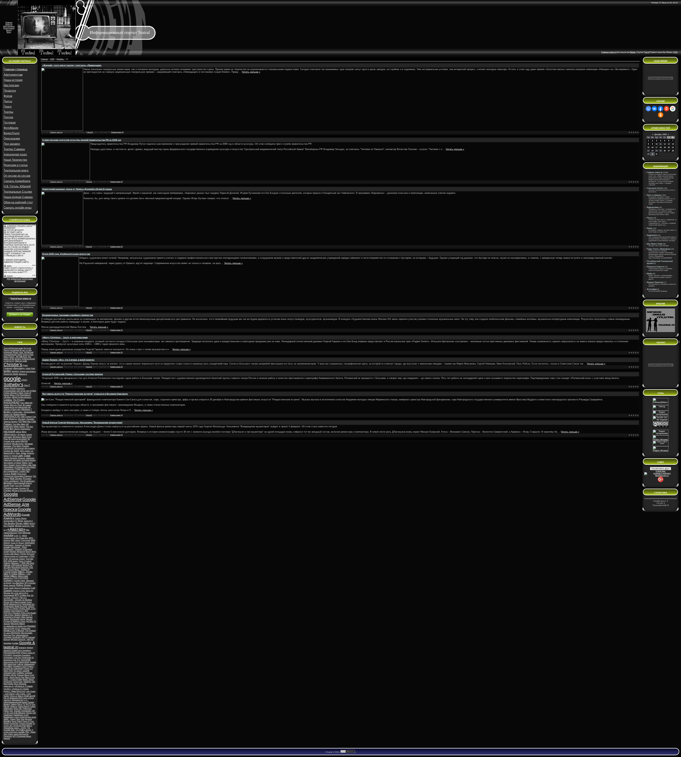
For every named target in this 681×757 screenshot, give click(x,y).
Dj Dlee (33, 391)
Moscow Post (9, 635)
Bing (24, 432)
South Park (9, 485)
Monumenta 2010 (11, 662)
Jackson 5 (28, 521)
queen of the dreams (12, 359)
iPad (24, 726)
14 (673, 144)
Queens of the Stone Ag (23, 591)
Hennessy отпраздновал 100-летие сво (16, 389)
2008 (52, 59)
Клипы (649, 228)
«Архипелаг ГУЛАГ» (12, 469)
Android (18, 565)
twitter (7, 371)
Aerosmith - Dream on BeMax (18, 600)
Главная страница (15, 69)
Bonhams (15, 633)
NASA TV (8, 456)
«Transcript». (17, 412)
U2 (20, 421)
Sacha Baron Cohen (26, 706)
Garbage (28, 673)
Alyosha (28, 719)
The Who (16, 424)
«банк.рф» (25, 628)
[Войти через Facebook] (660, 108)
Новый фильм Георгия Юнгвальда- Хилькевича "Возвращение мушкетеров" (82, 422)
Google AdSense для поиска (20, 504)
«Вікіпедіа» (8, 709)
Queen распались (28, 371)
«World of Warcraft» (12, 409)
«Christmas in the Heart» (25, 467)
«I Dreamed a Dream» (18, 616)
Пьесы (650, 218)
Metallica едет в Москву (14, 631)
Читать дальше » (251, 72)
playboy (15, 371)
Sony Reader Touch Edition (15, 465)
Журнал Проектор (655, 282)
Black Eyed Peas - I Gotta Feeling (19, 678)
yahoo (18, 432)
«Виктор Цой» (21, 361)
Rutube (33, 662)
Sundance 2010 (20, 666)
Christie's (8, 655)
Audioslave (26, 588)
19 (665, 147)
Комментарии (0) (117, 132)
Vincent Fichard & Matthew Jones (18, 620)
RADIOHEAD (12, 402)
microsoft (9, 431)
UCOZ (17, 628)
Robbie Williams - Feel (20, 574)
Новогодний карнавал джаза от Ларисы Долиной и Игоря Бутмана (77, 189)
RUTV (28, 704)
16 (652, 147)
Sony (30, 463)
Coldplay (8, 400)
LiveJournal (19, 448)
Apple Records (21, 606)
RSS (675, 52)
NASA (14, 456)
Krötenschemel (28, 359)
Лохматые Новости (655, 267)
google (12, 378)
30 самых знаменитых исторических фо (17, 406)
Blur (27, 530)
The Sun (29, 426)
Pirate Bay (8, 429)
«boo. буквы (21, 453)
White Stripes (19, 426)
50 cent (10, 713)
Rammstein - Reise (18, 547)
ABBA (26, 523)
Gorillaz (15, 643)
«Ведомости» (18, 700)
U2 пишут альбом (21, 671)
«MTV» (24, 637)
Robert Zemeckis (11, 723)
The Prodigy (19, 400)
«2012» (31, 606)
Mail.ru (29, 726)
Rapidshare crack (21, 715)
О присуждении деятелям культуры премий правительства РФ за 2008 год (81, 140)
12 (665, 144)
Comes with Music (11, 554)
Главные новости (56, 132)
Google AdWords (17, 512)
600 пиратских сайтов (13, 664)
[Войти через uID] (648, 108)
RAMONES (8, 426)
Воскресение (17, 348)
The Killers (8, 666)
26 (665, 151)
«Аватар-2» (9, 686)
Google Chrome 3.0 (20, 488)
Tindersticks (9, 606)
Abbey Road (10, 388)
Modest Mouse (19, 414)
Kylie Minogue (20, 713)
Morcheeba (8, 684)
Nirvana (7, 593)
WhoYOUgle (9, 628)
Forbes (20, 393)
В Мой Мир (660, 471)
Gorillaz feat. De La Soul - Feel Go (19, 596)
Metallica (7, 721)
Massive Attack (18, 623)
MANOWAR (24, 662)
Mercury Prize (16, 405)
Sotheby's (9, 580)
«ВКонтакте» (10, 434)
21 (673, 147)
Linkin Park (30, 368)
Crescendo (25, 540)
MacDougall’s (26, 633)
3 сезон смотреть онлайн (18, 731)
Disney (19, 523)
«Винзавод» (19, 368)
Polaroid (20, 675)
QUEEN (7, 611)
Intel (20, 533)
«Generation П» (10, 521)
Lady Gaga (24, 455)
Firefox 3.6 (28, 668)
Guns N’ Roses (17, 543)
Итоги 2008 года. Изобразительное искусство (66, 254)
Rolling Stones (23, 585)
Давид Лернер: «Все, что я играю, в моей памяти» (68, 360)
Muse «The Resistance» (20, 395)
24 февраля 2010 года (17, 698)
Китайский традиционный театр (18, 353)
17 (656, 147)
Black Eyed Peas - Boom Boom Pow (19, 676)
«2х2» (24, 380)
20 (669, 147)
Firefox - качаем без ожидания (19, 667)
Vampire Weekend (17, 551)
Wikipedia (26, 533)
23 (652, 151)
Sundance (26, 650)
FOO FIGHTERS (20, 578)
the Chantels (9, 526)
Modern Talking (10, 704)
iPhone (30, 490)
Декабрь (60, 59)
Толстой (7, 348)
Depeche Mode (11, 374)
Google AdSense (13, 497)
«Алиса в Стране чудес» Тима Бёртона (16, 690)
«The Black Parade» (20, 446)
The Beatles (9, 523)
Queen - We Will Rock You (19, 357)
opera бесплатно (21, 734)
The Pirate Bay (21, 538)
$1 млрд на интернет (18, 439)
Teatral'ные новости (20, 298)
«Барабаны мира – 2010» (15, 728)
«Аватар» (16, 529)
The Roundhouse (27, 481)
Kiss (11, 711)
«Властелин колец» (21, 397)
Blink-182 (25, 424)
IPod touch (21, 474)
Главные (8, 22)
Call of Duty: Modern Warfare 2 (17, 615)
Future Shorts (21, 518)
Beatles (7, 412)
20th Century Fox (28, 417)
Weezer (17, 588)
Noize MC (18, 709)
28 (673, 151)
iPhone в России (19, 490)
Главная (44, 59)
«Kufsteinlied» (29, 412)
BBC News (15, 540)
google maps (19, 581)
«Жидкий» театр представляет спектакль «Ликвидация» (72, 65)
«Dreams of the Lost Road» (24, 613)
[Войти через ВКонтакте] (654, 108)
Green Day (18, 682)
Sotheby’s (13, 384)
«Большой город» (17, 619)
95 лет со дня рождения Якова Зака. (18, 351)
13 (669, 144)
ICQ (18, 660)
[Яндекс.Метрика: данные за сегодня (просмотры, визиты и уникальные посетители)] (660, 449)
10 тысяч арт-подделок (19, 724)
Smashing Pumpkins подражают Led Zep (17, 656)
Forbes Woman (10, 393)
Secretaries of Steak (12, 463)
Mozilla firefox (18, 444)
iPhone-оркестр (28, 653)
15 (648, 147)
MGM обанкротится (12, 604)
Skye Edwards (20, 684)
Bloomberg (8, 483)
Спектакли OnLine (655, 188)
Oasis (25, 462)
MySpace (17, 437)
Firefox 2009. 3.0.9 (27, 609)
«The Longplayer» (11, 481)
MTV (17, 595)
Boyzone (31, 554)
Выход (9, 30)
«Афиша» (30, 458)
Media (649, 273)
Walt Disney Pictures (20, 478)
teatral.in (22, 648)
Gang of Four (28, 721)
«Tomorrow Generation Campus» (18, 476)
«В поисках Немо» (17, 559)
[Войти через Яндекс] (666, 108)
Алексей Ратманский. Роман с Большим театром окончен (72, 374)
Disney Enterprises (22, 429)
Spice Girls (8, 671)
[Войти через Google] (673, 109)
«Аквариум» (29, 664)
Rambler (31, 626)
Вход (9, 32)
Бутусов (27, 348)
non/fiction (16, 637)
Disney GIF (31, 713)
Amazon (30, 453)
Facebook (8, 448)
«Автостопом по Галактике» (16, 556)
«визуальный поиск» (22, 483)
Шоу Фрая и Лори (654, 244)
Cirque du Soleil (11, 451)
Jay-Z (27, 385)
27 (669, 151)
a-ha (16, 536)
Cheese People (25, 723)
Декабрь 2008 (660, 134)
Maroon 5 (23, 374)
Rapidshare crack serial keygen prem (20, 717)
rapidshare (8, 715)
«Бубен (7, 397)
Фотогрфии (652, 289)
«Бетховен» (29, 448)
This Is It (23, 598)
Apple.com (22, 626)
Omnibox (7, 490)
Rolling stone (10, 675)
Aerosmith (26, 660)
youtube (9, 535)
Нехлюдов (14, 350)
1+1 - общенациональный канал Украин (19, 701)
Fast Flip (18, 486)
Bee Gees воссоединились (17, 470)
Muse (20, 521)
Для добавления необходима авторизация (20, 280)
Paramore (8, 736)
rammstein (30, 543)
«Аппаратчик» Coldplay (14, 673)
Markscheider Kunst (23, 602)
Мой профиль (9, 26)
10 (656, 144)
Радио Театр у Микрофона (659, 249)
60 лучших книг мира (17, 440)
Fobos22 (90, 132)
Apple (14, 473)
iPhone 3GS (9, 602)
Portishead (26, 657)
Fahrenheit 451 (28, 604)
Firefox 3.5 (8, 609)
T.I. (20, 536)
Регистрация (8, 28)
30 (652, 154)
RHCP (32, 523)
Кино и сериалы (654, 195)
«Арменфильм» (11, 533)
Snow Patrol (17, 721)
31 (656, 154)
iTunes (23, 554)
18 (661, 147)
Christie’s (13, 364)
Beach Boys (31, 551)
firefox (16, 609)
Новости (8, 24)
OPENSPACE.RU (12, 416)
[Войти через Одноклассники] (660, 115)
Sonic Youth (9, 588)
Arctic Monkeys (10, 419)
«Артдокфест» (17, 611)
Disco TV (21, 704)
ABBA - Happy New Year (14, 719)
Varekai (25, 565)
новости (613, 52)
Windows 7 (26, 409)
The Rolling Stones (23, 730)
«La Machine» (18, 583)
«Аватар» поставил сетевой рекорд (19, 460)
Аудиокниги (652, 235)
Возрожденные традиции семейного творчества (67, 315)
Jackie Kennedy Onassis (14, 458)
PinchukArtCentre (12, 653)
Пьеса (6, 350)
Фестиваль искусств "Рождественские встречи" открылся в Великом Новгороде (85, 394)
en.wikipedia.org (10, 626)
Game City (8, 414)
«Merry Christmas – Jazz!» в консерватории (65, 337)
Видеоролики (652, 207)
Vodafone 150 (29, 682)
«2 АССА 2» (9, 361)
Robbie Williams (10, 576)
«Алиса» (14, 706)
